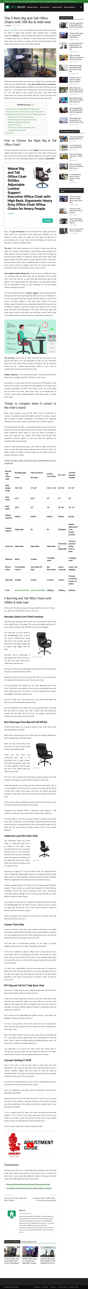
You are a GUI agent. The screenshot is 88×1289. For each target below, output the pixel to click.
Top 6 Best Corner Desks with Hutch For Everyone (75, 210)
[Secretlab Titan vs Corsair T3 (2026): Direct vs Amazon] (63, 80)
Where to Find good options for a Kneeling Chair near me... (76, 166)
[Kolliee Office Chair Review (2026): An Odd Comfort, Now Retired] (63, 90)
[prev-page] (5, 1267)
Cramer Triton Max (14, 125)
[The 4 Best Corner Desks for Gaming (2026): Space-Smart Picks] (63, 199)
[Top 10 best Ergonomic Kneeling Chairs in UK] (63, 139)
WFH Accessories (69, 7)
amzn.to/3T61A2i (22, 590)
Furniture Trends (74, 1287)
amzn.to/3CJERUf (38, 590)
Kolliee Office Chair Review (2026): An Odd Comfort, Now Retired (76, 90)
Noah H (8, 25)
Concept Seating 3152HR (17, 130)
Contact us (53, 1287)
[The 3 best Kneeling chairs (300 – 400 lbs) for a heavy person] (63, 156)
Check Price (36, 768)
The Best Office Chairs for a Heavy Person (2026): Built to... (76, 35)
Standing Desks (32, 7)
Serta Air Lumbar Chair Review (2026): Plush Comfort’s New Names (11, 1261)
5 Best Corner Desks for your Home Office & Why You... (76, 221)
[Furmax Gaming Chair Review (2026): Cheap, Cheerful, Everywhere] (63, 110)
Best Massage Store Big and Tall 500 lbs (22, 120)
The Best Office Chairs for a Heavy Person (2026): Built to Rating (29, 1261)
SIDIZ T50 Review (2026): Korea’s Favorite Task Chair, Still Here (76, 57)
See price (47, 221)
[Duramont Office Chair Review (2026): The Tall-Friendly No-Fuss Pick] (48, 1251)
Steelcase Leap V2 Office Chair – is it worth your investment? (44, 1199)
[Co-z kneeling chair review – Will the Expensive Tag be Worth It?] (63, 177)
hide (32, 105)
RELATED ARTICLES (12, 1242)
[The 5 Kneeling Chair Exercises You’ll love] (63, 148)
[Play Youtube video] (30, 1145)
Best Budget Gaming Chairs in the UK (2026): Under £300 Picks (76, 100)
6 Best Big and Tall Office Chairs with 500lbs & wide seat (25, 114)
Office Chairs (44, 7)
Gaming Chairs (57, 7)
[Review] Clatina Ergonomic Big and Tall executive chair (28, 1184)
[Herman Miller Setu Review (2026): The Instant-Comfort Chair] (63, 120)
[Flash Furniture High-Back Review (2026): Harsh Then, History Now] (63, 68)
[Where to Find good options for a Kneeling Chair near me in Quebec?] (63, 166)
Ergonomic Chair (9, 1256)
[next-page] (9, 1267)
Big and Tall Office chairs (14, 30)
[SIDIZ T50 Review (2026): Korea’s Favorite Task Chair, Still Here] (63, 58)
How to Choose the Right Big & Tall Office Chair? (22, 109)
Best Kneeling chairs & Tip (69, 131)
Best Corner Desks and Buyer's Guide (71, 190)
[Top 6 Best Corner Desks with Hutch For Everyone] (63, 211)
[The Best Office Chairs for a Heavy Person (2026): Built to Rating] (30, 1251)
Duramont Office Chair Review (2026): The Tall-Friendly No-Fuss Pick (47, 1261)
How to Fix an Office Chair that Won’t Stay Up (15, 1199)
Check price (36, 860)
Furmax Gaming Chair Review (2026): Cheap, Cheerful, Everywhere (76, 110)
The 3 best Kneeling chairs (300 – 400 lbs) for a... (76, 156)
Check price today (38, 657)
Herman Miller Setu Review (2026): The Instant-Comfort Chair (76, 120)
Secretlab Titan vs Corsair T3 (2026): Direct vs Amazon (75, 79)
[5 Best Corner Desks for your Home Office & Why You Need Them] (63, 221)
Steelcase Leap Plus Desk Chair (19, 122)
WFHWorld (37, 1287)
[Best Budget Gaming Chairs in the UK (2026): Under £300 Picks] (63, 100)
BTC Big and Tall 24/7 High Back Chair (21, 127)
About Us (45, 1287)
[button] (81, 7)
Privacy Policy (62, 1287)
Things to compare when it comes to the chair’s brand (24, 112)
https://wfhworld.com (25, 1213)
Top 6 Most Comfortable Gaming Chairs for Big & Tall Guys (29, 1188)
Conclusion (9, 133)
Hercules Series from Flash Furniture (20, 117)
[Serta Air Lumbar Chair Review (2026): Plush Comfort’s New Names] (12, 1251)
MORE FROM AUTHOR (29, 1242)
